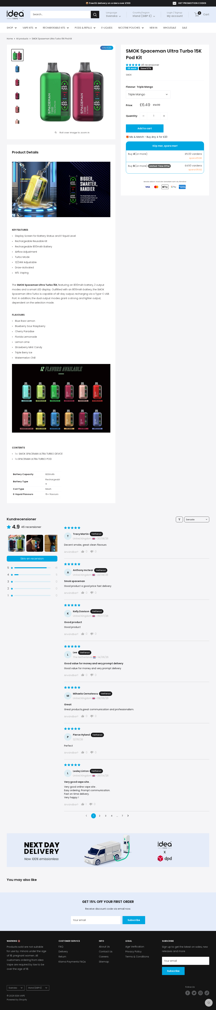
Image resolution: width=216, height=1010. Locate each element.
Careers (104, 956)
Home (10, 38)
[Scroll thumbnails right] (53, 543)
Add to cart (145, 128)
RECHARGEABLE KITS (54, 27)
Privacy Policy (133, 951)
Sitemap (104, 961)
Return (62, 956)
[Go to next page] (129, 815)
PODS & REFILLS (83, 27)
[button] (133, 65)
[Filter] (179, 519)
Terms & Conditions (137, 956)
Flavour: (139, 87)
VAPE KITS (28, 27)
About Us (104, 946)
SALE (184, 27)
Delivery (63, 951)
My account (175, 16)
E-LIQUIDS (106, 27)
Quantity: (132, 116)
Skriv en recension (32, 559)
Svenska (13, 988)
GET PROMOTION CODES (192, 3)
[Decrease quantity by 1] (143, 115)
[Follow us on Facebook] (187, 993)
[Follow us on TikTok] (207, 993)
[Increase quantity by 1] (164, 115)
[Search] (95, 14)
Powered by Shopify (17, 999)
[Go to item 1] (16, 543)
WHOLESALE (169, 27)
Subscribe (134, 920)
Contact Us (105, 951)
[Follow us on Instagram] (200, 993)
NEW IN (153, 27)
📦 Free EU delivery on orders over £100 (108, 3)
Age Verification (134, 946)
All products (22, 38)
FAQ (61, 946)
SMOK (129, 74)
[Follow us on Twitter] (194, 993)
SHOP (10, 27)
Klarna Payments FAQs (72, 961)
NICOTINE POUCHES (129, 27)
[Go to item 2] (34, 543)
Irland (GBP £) (35, 988)
